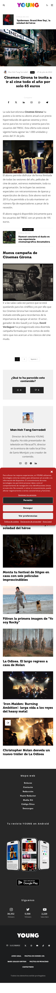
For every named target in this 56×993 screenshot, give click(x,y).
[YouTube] (37, 946)
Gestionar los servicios (27, 495)
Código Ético (28, 804)
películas (40, 179)
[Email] (31, 102)
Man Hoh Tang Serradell (18, 72)
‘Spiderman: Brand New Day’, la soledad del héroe (33, 21)
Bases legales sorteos (17, 962)
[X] (25, 946)
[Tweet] (16, 102)
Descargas (28, 808)
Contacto (28, 787)
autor (14, 183)
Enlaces (28, 783)
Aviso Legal (47, 521)
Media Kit (28, 800)
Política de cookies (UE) (35, 956)
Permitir (28, 500)
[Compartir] (8, 102)
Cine (32, 72)
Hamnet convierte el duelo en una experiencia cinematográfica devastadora (34, 239)
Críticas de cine (23, 17)
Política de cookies (11, 521)
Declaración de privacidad (30, 521)
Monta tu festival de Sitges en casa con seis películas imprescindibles (26, 576)
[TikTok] (43, 946)
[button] (51, 471)
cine (5, 183)
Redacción (28, 791)
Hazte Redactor (28, 796)
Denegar (28, 508)
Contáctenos (28, 967)
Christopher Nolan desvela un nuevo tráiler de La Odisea (26, 752)
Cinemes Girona (34, 111)
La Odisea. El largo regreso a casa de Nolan (25, 663)
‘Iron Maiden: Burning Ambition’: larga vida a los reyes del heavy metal (28, 707)
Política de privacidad (39, 962)
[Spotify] (49, 946)
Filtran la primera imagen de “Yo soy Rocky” (28, 620)
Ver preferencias (28, 516)
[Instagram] (31, 946)
